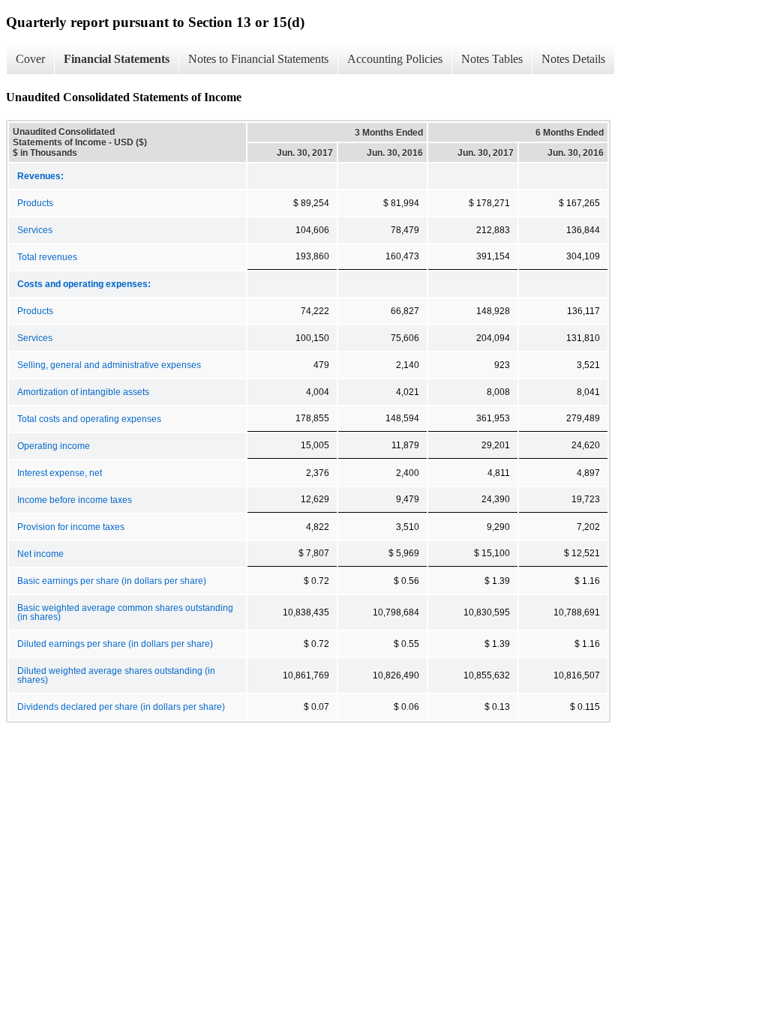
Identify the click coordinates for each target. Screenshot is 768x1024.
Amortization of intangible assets (83, 392)
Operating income (53, 446)
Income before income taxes (74, 500)
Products (35, 203)
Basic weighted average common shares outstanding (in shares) (125, 612)
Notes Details (573, 58)
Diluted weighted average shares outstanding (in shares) (116, 675)
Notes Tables (492, 58)
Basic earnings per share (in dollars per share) (111, 580)
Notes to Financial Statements (258, 58)
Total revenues (47, 257)
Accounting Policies (394, 58)
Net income (40, 553)
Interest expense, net (59, 473)
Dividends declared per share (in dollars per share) (121, 706)
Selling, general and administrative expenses (109, 365)
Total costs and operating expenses (89, 419)
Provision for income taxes (70, 526)
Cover (30, 58)
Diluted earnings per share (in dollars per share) (115, 643)
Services (34, 230)
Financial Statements (117, 58)
